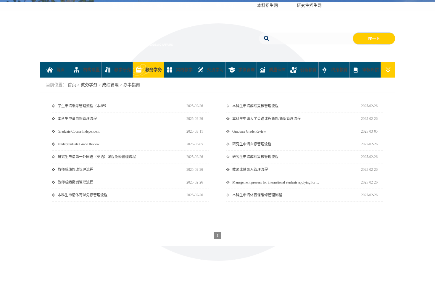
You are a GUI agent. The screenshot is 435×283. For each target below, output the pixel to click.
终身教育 (339, 69)
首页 (60, 69)
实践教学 (184, 69)
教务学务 (153, 69)
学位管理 (246, 69)
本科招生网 (267, 5)
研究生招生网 (309, 5)
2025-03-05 (369, 131)
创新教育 (308, 69)
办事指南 (131, 85)
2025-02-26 (194, 106)
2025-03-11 (194, 131)
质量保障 (277, 69)
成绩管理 (110, 85)
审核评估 (370, 69)
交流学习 (215, 69)
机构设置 (91, 69)
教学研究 (122, 69)
